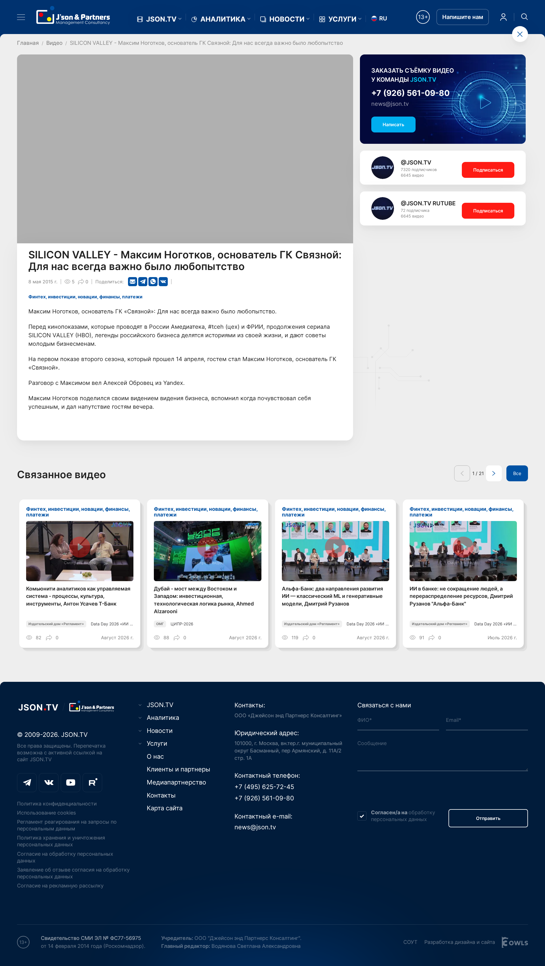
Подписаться (488, 170)
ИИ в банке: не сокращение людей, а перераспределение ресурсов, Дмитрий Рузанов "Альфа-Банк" (461, 596)
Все (517, 473)
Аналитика (223, 19)
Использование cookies (46, 813)
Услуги (342, 19)
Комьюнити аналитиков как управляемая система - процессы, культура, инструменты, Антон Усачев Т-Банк (78, 596)
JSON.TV (161, 19)
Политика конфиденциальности (57, 804)
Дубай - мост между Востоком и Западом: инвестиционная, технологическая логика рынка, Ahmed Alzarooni (204, 600)
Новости (287, 19)
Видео (54, 42)
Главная (28, 42)
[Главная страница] (73, 15)
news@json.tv (390, 103)
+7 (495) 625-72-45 (264, 786)
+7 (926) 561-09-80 (410, 93)
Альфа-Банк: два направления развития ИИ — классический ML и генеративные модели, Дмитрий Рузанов (332, 596)
